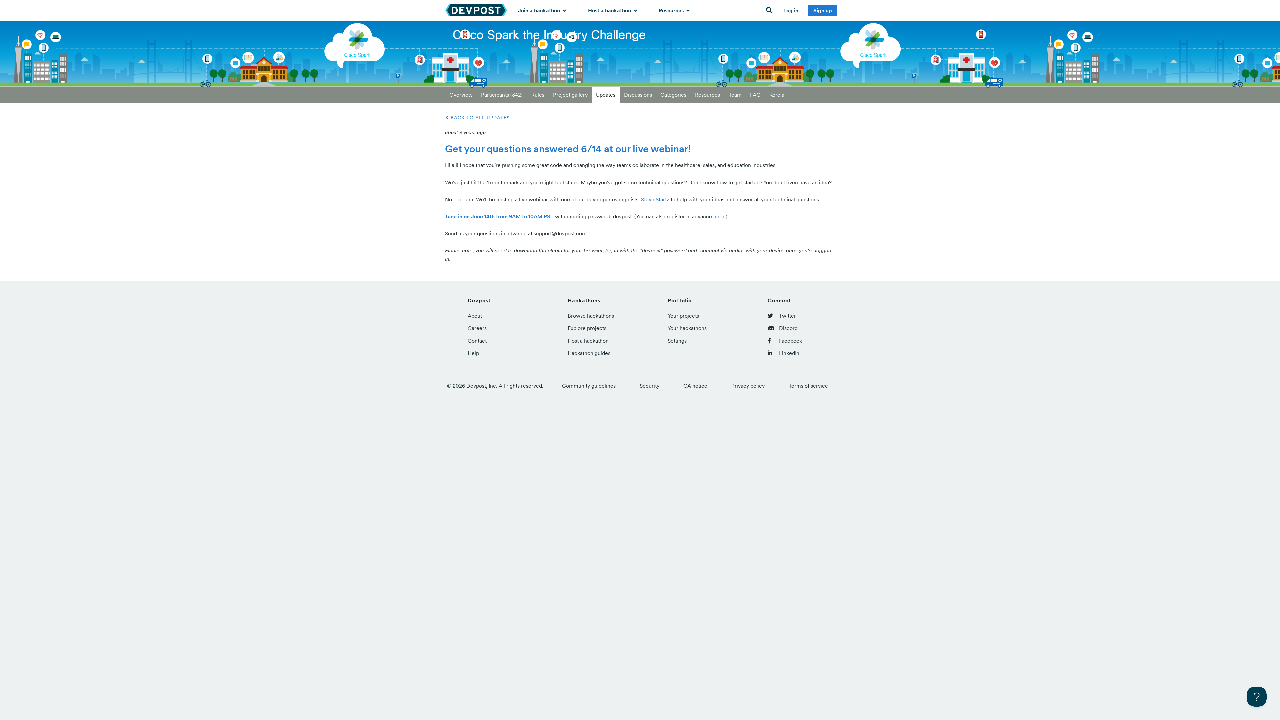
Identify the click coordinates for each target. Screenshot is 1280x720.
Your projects (683, 315)
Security (649, 385)
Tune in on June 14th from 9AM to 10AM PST (499, 216)
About (475, 315)
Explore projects (587, 328)
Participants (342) (502, 94)
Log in (790, 10)
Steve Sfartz (655, 199)
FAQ (755, 94)
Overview (461, 94)
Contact (477, 340)
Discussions (638, 94)
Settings (677, 340)
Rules (537, 94)
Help (473, 353)
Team (735, 94)
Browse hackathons (591, 315)
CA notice (695, 385)
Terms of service (808, 385)
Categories (673, 94)
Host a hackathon (610, 10)
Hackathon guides (589, 353)
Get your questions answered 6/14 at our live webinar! (568, 148)
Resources (672, 10)
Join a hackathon (539, 10)
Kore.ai (777, 94)
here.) (720, 216)
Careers (477, 328)
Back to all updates (479, 118)
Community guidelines (589, 385)
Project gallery (570, 94)
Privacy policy (748, 385)
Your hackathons (687, 328)
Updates (605, 94)
